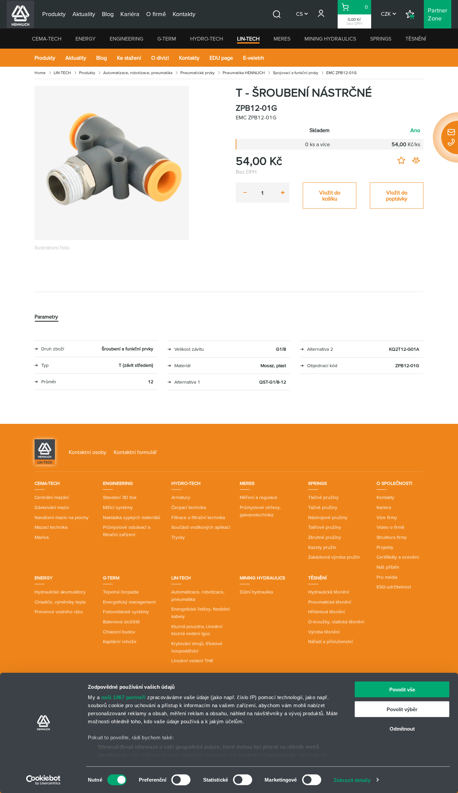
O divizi (160, 58)
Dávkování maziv (52, 507)
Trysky (178, 537)
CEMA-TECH (46, 39)
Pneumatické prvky (197, 72)
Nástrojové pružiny (327, 517)
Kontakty (189, 58)
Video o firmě (390, 527)
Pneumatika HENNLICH (244, 72)
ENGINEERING (126, 39)
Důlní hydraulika (256, 591)
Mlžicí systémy (118, 507)
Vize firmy (387, 517)
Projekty (385, 547)
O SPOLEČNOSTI (394, 483)
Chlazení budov (119, 631)
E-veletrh (253, 58)
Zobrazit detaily (352, 780)
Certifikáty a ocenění (398, 557)
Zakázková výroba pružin (334, 557)
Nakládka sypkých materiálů (131, 517)
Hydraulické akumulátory (60, 591)
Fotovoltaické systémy (126, 611)
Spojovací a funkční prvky (295, 72)
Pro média (387, 577)
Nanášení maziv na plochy (62, 517)
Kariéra (384, 507)
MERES (282, 39)
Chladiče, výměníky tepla (60, 602)
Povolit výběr (402, 709)
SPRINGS (380, 39)
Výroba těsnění (324, 631)
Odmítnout (402, 729)
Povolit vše (402, 689)
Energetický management (129, 602)
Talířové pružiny (324, 527)
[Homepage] (45, 451)
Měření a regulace (258, 497)
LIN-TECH (248, 39)
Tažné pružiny (322, 507)
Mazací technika (51, 527)
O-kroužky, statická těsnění (336, 621)
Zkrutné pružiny (324, 537)
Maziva (42, 537)
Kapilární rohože (119, 641)
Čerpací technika (188, 507)
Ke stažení (129, 58)
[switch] (180, 779)
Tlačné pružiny (323, 497)
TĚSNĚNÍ (415, 39)
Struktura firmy (392, 537)
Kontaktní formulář (135, 452)
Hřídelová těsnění (326, 611)
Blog (101, 58)
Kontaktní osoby (87, 452)
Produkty (45, 58)
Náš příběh (388, 567)
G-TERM (166, 39)
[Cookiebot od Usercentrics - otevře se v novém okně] (43, 780)
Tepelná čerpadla (120, 591)
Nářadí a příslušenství (330, 641)
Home (40, 72)
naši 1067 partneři (123, 697)
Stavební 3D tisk (119, 497)
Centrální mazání (52, 497)
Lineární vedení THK (192, 660)
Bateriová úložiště (121, 621)
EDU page (221, 58)
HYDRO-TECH (206, 39)
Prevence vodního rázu (59, 611)
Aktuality (75, 58)
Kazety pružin (322, 547)
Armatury (180, 497)
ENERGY (85, 39)
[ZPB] (112, 163)
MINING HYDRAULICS (330, 39)
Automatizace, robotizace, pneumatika (137, 72)
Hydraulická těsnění (328, 591)
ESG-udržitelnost (394, 586)
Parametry (46, 317)
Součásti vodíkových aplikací (200, 527)
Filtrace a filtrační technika (198, 517)
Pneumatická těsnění (329, 602)
